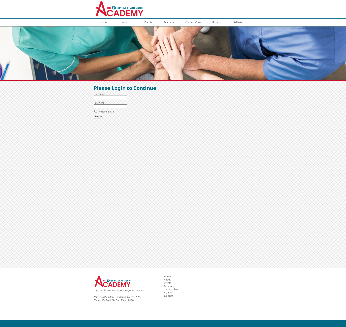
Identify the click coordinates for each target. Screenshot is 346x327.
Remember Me (105, 111)
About (125, 22)
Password (99, 102)
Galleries (238, 22)
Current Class (193, 22)
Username (99, 94)
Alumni (216, 22)
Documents (171, 22)
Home (103, 22)
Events (148, 22)
